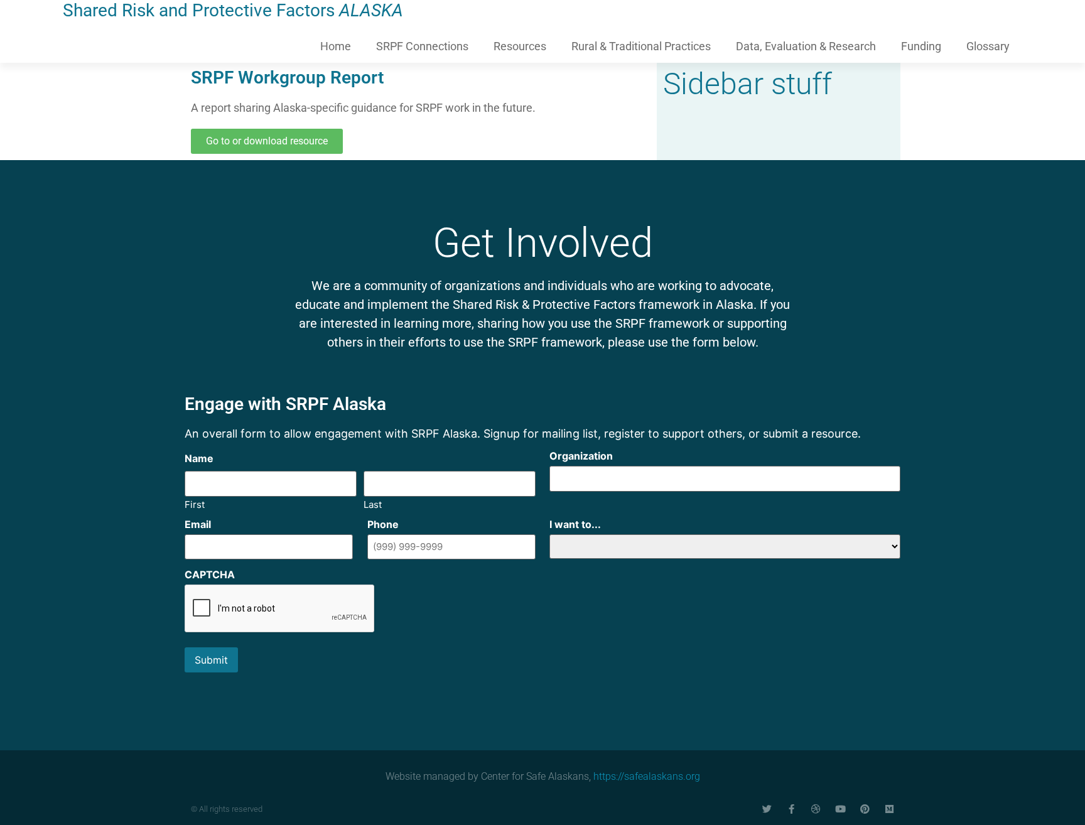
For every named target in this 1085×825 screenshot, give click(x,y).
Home (335, 46)
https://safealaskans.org (646, 776)
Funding (921, 46)
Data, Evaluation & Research (806, 46)
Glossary (988, 46)
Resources (520, 46)
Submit (211, 660)
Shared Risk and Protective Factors (233, 10)
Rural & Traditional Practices (641, 46)
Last (373, 504)
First (195, 504)
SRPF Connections (422, 46)
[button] (267, 141)
